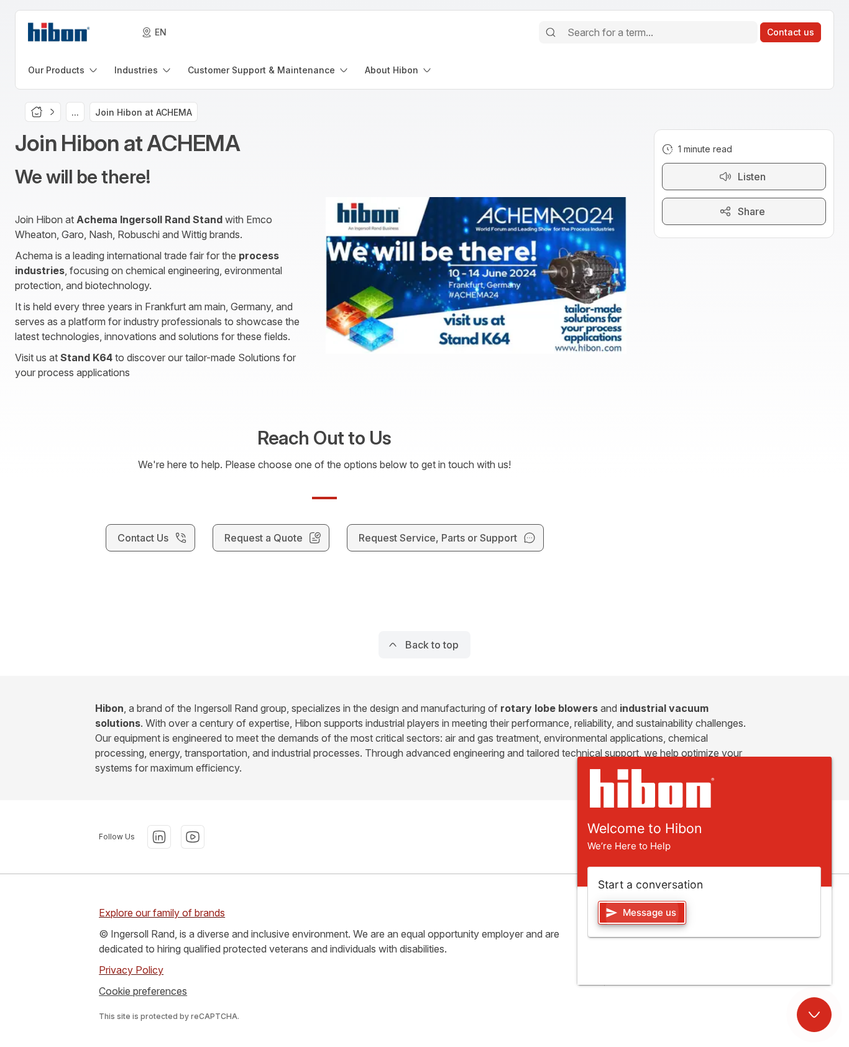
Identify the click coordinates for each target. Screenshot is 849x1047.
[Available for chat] (814, 1014)
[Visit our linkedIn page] (159, 837)
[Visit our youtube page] (192, 837)
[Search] (550, 32)
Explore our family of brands (162, 912)
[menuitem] (63, 69)
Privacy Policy (131, 970)
